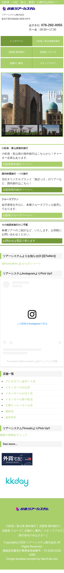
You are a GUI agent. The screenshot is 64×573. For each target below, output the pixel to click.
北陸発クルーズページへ (18, 215)
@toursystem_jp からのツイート (21, 263)
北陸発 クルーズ (48, 52)
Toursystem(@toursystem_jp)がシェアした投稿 (32, 361)
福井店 (9, 411)
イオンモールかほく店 (19, 393)
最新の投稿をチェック (13, 434)
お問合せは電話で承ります (19, 240)
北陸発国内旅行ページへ (18, 189)
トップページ (16, 41)
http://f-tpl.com (49, 558)
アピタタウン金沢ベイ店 (20, 381)
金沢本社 (10, 417)
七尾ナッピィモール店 (19, 405)
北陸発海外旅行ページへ (18, 164)
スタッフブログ (48, 63)
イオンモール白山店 (17, 387)
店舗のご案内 (16, 63)
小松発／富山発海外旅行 (48, 41)
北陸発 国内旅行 (16, 52)
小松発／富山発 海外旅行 (21, 525)
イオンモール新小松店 (19, 399)
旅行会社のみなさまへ (32, 535)
